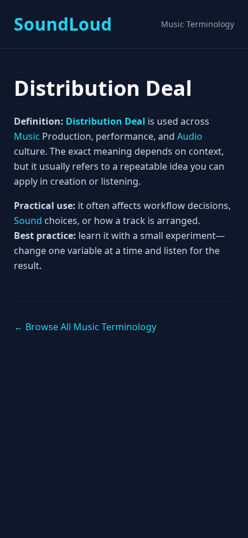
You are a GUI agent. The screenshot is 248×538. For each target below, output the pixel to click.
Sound (28, 220)
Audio (189, 136)
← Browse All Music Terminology (85, 326)
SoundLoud (63, 24)
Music (27, 136)
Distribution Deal (105, 121)
